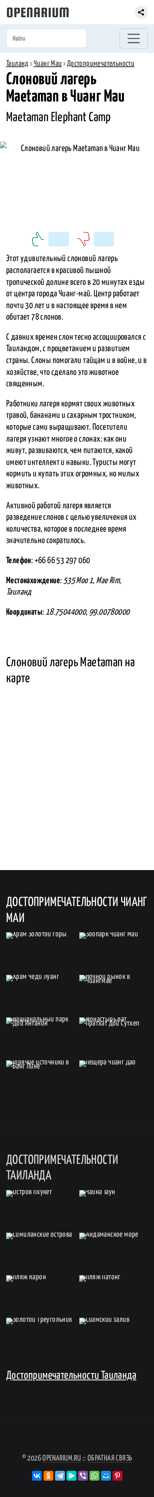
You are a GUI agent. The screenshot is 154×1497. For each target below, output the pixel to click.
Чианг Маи (48, 64)
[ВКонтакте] (37, 1476)
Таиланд (17, 64)
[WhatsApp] (94, 1476)
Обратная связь (109, 1458)
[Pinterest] (117, 1476)
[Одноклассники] (48, 1476)
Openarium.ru (61, 1458)
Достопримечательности (100, 64)
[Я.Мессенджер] (71, 1476)
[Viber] (83, 1476)
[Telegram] (60, 1476)
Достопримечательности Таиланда (71, 1375)
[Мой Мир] (106, 1476)
